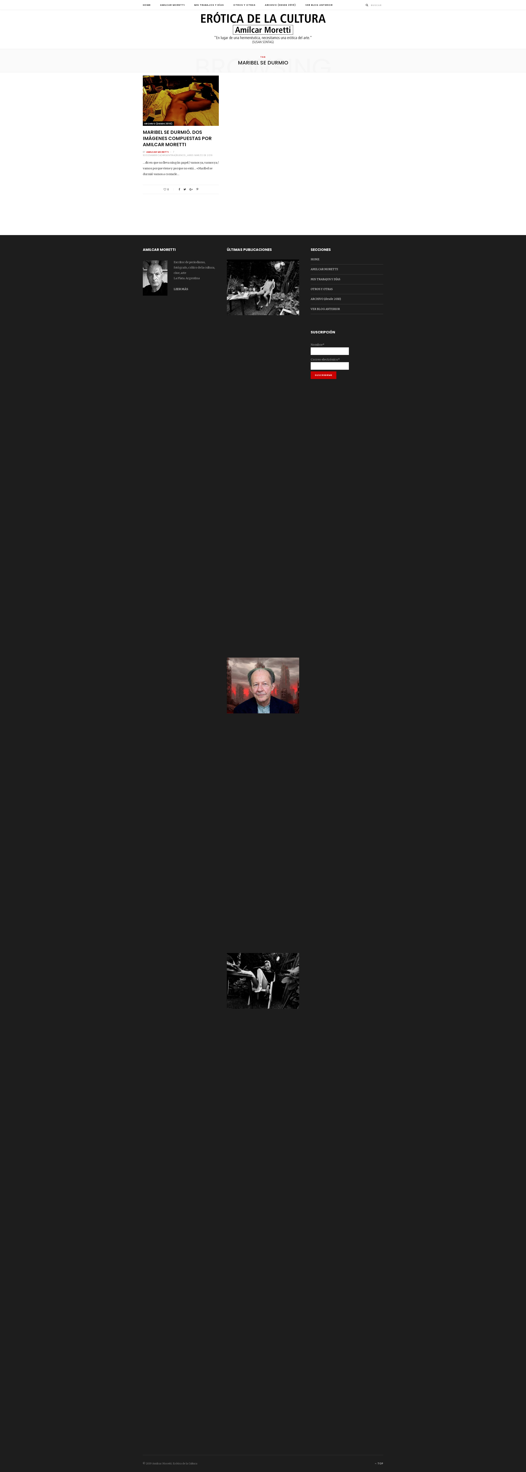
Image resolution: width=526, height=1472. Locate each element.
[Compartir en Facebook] (179, 189)
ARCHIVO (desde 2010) (280, 5)
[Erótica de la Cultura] (263, 30)
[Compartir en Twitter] (184, 189)
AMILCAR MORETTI (172, 5)
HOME (147, 5)
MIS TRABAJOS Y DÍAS (209, 5)
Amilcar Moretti (157, 152)
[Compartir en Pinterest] (197, 189)
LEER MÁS (181, 289)
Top (380, 1463)
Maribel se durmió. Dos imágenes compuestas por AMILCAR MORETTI (177, 138)
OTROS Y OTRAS (244, 5)
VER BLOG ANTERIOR (319, 5)
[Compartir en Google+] (191, 189)
